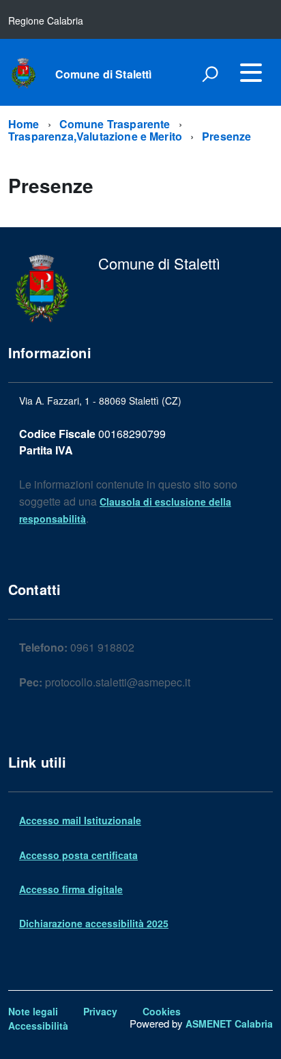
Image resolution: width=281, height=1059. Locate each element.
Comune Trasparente (115, 124)
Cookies (162, 1011)
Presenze (226, 136)
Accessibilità (38, 1025)
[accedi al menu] (251, 72)
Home (24, 124)
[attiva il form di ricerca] (210, 73)
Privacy (100, 1011)
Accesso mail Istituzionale (80, 820)
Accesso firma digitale (71, 889)
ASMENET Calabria (229, 1023)
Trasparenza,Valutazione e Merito (95, 136)
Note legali (33, 1011)
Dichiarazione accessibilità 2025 (93, 923)
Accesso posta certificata (78, 855)
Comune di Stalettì (103, 74)
